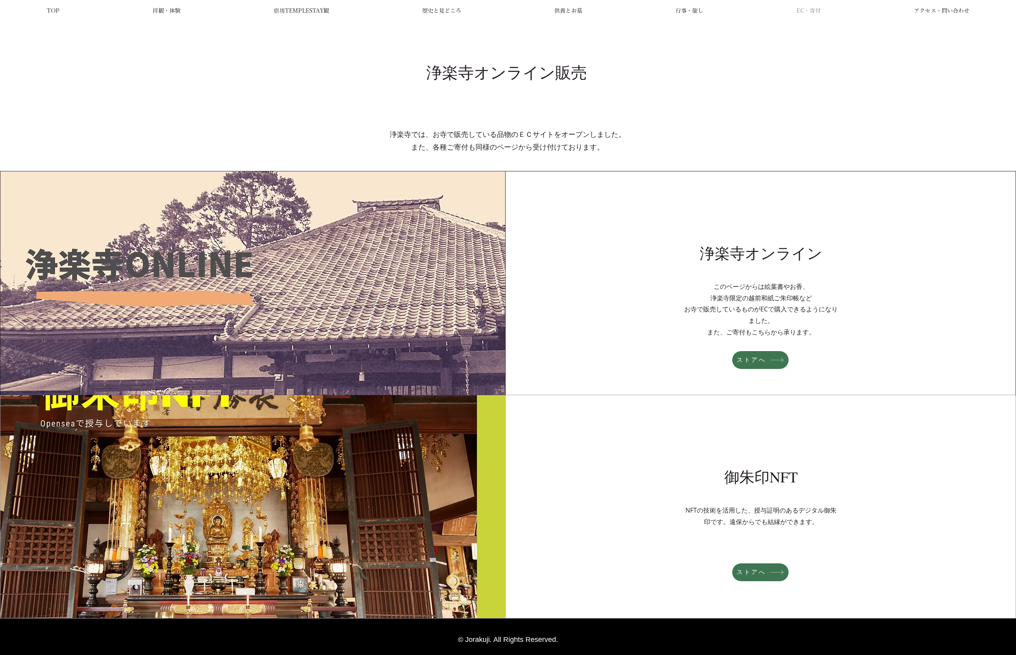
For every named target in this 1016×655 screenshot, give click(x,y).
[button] (166, 11)
